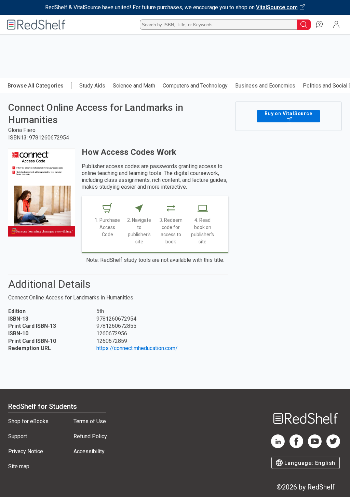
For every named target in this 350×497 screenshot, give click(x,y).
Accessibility (89, 451)
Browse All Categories (36, 85)
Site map (18, 466)
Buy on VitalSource (288, 113)
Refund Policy (90, 436)
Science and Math (134, 85)
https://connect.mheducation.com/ (137, 348)
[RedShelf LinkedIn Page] (278, 446)
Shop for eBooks (28, 421)
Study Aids (92, 85)
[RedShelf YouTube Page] (315, 446)
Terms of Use (89, 421)
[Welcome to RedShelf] (36, 24)
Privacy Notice (25, 451)
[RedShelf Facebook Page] (296, 446)
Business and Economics (265, 85)
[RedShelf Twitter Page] (333, 446)
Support (17, 436)
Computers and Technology (195, 85)
